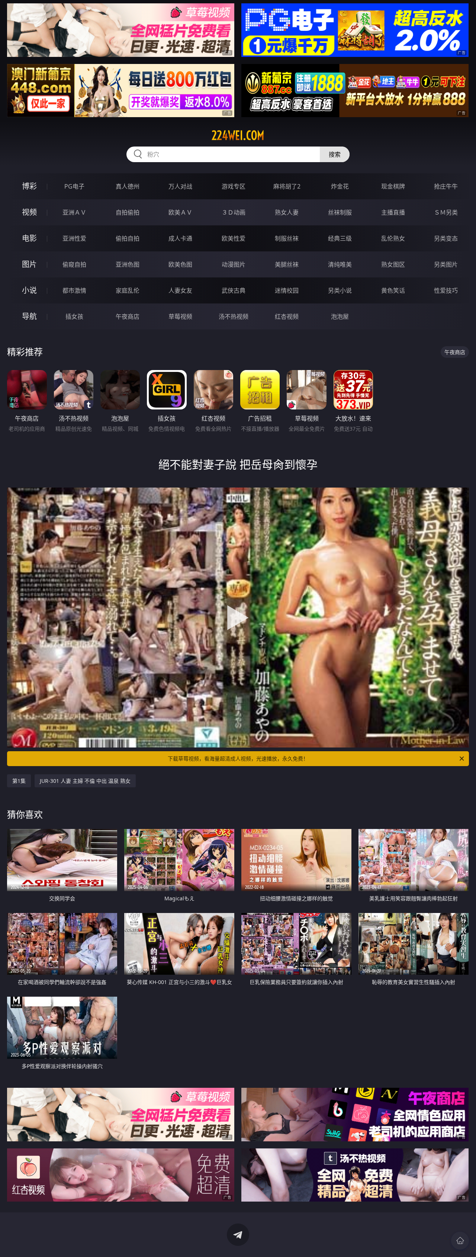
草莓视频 (180, 316)
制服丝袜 (287, 238)
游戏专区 (233, 186)
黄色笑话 (393, 290)
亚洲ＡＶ (74, 212)
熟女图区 (393, 264)
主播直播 (393, 212)
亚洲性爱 (74, 238)
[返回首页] (460, 1241)
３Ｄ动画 (233, 212)
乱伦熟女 (393, 238)
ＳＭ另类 (446, 212)
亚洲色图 (127, 264)
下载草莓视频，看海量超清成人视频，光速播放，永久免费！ (238, 758)
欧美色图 (180, 264)
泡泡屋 (340, 316)
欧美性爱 (233, 238)
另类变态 (446, 238)
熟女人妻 (287, 212)
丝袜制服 (340, 212)
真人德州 (127, 186)
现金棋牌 (393, 186)
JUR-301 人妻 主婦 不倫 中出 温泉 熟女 (85, 780)
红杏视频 (287, 316)
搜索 (335, 154)
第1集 (19, 780)
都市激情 (74, 290)
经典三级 (340, 238)
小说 (29, 290)
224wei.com (238, 135)
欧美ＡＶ (180, 212)
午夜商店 (127, 316)
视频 (29, 212)
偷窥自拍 (74, 264)
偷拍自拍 (127, 238)
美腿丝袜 (287, 264)
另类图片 (446, 264)
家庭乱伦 (127, 290)
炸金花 (340, 186)
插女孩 (74, 316)
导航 (29, 316)
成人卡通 (180, 238)
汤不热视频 (233, 316)
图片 (29, 264)
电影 (29, 238)
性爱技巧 (446, 290)
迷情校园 (287, 290)
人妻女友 (180, 290)
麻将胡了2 (286, 186)
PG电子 (74, 186)
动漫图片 (233, 264)
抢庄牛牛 (446, 186)
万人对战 (180, 186)
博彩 (29, 186)
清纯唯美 (340, 264)
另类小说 (340, 290)
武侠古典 (233, 290)
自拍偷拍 (127, 212)
